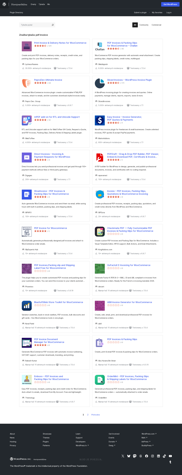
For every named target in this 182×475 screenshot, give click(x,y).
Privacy (13, 445)
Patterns (46, 445)
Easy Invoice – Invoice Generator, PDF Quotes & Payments (124, 118)
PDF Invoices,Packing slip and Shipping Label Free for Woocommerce (54, 266)
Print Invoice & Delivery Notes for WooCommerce (60, 43)
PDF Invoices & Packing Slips (122, 339)
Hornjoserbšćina (40, 459)
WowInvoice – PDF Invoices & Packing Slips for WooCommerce (51, 192)
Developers (80, 442)
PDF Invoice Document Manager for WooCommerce (49, 340)
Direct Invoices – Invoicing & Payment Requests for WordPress (52, 155)
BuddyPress (148, 445)
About (12, 434)
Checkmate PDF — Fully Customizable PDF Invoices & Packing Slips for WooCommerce (130, 229)
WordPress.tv (82, 445)
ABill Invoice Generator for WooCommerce (129, 302)
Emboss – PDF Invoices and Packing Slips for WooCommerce (51, 377)
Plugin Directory (16, 12)
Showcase (47, 434)
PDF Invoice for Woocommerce (50, 228)
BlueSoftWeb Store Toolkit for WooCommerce (58, 302)
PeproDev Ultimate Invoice (48, 80)
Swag (112, 445)
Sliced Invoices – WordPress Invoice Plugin (129, 80)
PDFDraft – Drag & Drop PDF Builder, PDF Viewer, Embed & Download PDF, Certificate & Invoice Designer (133, 155)
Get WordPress (170, 4)
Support (79, 438)
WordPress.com (149, 434)
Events (111, 438)
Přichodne (95, 415)
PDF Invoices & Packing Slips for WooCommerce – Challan (122, 44)
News (12, 438)
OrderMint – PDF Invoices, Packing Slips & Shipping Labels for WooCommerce (128, 377)
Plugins (46, 442)
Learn (78, 434)
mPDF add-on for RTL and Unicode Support (57, 117)
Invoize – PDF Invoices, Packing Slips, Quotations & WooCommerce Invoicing (127, 192)
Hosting (13, 442)
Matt (144, 438)
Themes (46, 438)
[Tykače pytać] (52, 24)
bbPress (146, 442)
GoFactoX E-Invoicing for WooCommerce (128, 265)
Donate (113, 442)
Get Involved (114, 434)
